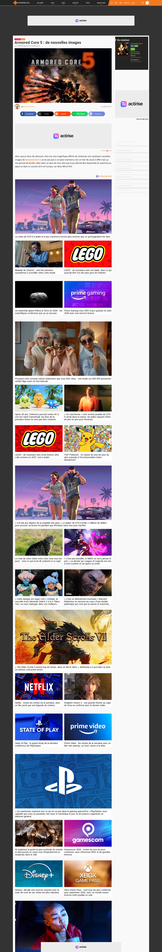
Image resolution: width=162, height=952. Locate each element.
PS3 (132, 46)
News (23, 39)
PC (112, 3)
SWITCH (126, 3)
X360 (136, 46)
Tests (88, 3)
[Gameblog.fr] (21, 3)
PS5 (116, 3)
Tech (52, 3)
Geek (63, 3)
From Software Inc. (136, 57)
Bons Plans (101, 3)
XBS (120, 3)
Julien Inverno (29, 106)
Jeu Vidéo (40, 3)
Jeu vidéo (17, 39)
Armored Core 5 (33, 159)
